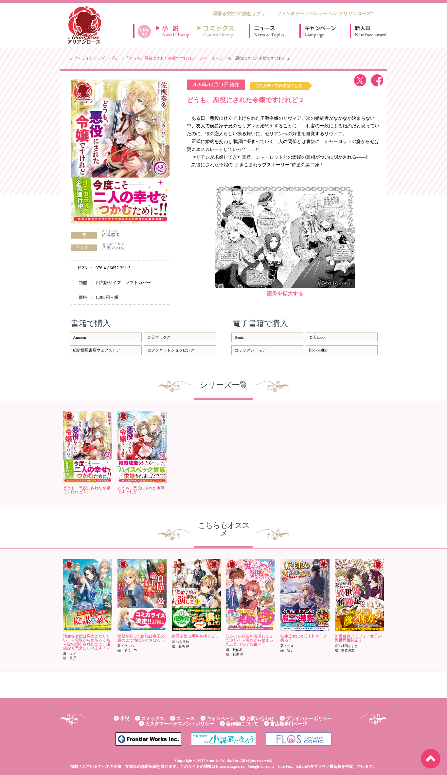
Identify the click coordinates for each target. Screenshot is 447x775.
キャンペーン (319, 31)
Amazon (79, 337)
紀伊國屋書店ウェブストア (96, 350)
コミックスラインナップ (217, 31)
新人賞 (370, 31)
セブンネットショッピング (170, 350)
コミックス (152, 718)
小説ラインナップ (175, 31)
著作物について (242, 723)
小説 (124, 718)
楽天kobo (317, 337)
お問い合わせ (260, 718)
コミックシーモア (250, 350)
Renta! (240, 337)
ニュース (269, 31)
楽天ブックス (159, 337)
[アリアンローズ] (84, 25)
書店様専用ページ (288, 723)
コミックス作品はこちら (281, 86)
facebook (377, 80)
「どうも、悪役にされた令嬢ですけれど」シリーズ (170, 58)
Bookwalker (318, 350)
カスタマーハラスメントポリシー (179, 723)
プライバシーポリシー (309, 718)
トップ (71, 58)
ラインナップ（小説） (101, 58)
